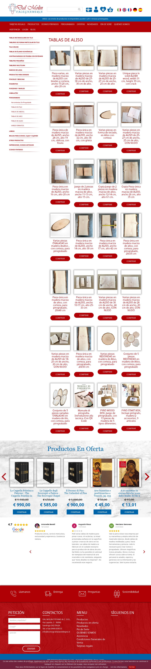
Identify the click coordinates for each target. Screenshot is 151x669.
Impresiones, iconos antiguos (21, 145)
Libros (12, 131)
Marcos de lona (15, 70)
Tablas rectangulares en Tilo (21, 38)
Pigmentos (13, 84)
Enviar (31, 649)
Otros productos (16, 140)
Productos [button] (33, 24)
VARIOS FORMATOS (17, 126)
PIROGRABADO (14, 98)
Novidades (82, 626)
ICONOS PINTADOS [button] (50, 24)
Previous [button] (4, 476)
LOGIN (25, 29)
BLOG (33, 29)
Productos (82, 619)
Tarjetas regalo (17, 24)
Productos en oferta (87, 623)
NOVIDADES (92, 24)
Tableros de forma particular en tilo (24, 42)
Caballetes (13, 93)
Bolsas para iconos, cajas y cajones (23, 136)
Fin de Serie (83, 629)
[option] (21, 487)
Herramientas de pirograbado (21, 102)
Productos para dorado (19, 75)
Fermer (132, 667)
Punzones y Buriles (17, 89)
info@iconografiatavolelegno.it (56, 632)
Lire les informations (119, 667)
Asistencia (82, 636)
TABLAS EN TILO (16, 107)
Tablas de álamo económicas (20, 52)
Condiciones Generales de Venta (91, 641)
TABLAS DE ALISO (17, 121)
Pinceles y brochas (17, 79)
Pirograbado (68, 24)
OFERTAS (81, 24)
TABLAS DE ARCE (16, 116)
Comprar (60, 94)
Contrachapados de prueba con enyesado (26, 56)
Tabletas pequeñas (16, 61)
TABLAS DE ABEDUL (17, 112)
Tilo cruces (14, 47)
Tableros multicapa (17, 65)
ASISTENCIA (14, 29)
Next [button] (147, 476)
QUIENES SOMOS (122, 24)
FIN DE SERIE (106, 24)
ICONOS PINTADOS (16, 150)
